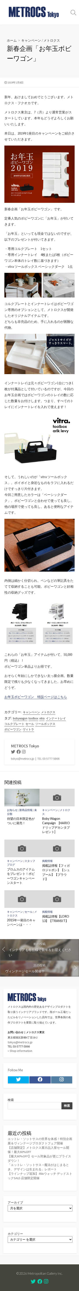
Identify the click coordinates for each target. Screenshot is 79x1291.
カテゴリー (15, 1234)
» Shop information (20, 1051)
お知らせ (12, 810)
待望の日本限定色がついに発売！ (21, 821)
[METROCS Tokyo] (34, 12)
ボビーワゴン (13, 729)
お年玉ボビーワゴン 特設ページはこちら (35, 697)
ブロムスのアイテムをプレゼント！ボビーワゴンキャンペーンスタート (21, 876)
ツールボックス (45, 724)
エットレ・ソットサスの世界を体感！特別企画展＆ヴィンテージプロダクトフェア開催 (40, 1141)
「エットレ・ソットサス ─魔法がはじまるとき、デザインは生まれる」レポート (38, 1167)
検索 (11, 1100)
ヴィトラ (28, 729)
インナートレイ (56, 718)
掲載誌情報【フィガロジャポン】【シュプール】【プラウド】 (56, 872)
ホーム (12, 40)
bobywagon (20, 718)
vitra (42, 718)
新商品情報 (25, 810)
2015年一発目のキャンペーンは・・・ (21, 922)
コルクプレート (14, 724)
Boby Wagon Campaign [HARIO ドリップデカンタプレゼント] (56, 825)
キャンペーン (31, 40)
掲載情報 (47, 861)
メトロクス (51, 40)
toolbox (33, 718)
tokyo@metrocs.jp (20, 1042)
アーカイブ (15, 1202)
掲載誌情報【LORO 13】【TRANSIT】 (55, 918)
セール (29, 724)
